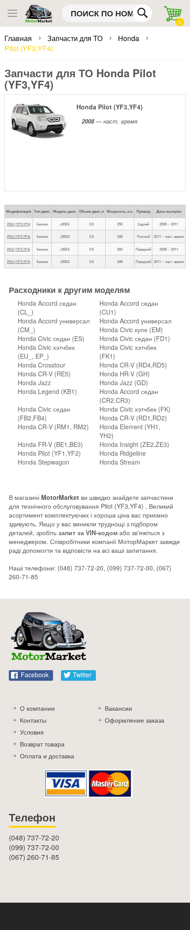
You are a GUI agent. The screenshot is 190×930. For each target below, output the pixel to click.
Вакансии (118, 708)
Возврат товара (42, 743)
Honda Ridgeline (122, 453)
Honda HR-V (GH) (124, 373)
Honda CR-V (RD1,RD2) (133, 417)
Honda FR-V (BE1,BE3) (50, 444)
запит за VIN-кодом (88, 532)
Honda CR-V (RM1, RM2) (53, 426)
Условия (32, 732)
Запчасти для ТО (75, 38)
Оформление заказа (134, 720)
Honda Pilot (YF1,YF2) (49, 453)
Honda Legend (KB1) (47, 391)
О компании (37, 708)
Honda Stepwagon (43, 462)
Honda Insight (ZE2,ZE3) (134, 444)
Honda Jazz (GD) (123, 382)
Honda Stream (119, 462)
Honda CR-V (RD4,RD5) (133, 364)
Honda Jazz (34, 382)
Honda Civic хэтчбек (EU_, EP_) (46, 351)
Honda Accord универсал (135, 320)
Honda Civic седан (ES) (51, 338)
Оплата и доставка (47, 755)
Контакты (33, 720)
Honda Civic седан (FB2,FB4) (44, 413)
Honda (129, 38)
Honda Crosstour (41, 364)
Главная (19, 38)
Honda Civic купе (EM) (131, 329)
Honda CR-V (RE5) (44, 373)
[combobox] (107, 13)
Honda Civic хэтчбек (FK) (135, 409)
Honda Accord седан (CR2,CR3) (128, 396)
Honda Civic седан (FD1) (134, 338)
